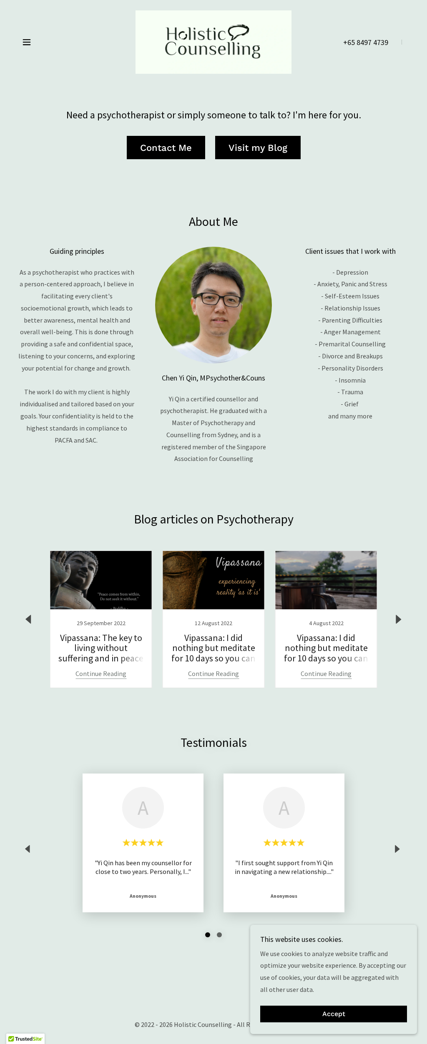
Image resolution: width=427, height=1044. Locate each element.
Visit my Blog (258, 148)
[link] (213, 41)
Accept (333, 1014)
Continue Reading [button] (100, 673)
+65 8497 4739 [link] (365, 42)
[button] (26, 42)
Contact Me (166, 148)
